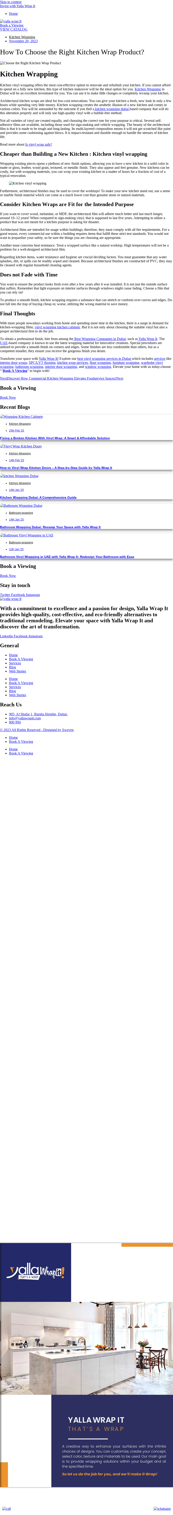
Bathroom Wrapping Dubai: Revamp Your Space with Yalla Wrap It (50, 527)
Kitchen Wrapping (22, 37)
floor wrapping (100, 363)
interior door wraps (13, 363)
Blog (12, 667)
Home (13, 655)
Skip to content (10, 2)
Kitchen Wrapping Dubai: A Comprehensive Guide (38, 497)
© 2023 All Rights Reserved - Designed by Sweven (37, 730)
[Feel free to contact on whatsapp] (162, 1509)
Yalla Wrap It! (49, 358)
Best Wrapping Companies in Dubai (99, 339)
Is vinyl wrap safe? (38, 144)
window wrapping (98, 367)
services (159, 358)
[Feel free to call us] (6, 1509)
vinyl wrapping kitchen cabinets (57, 327)
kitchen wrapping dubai (112, 109)
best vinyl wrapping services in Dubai (104, 358)
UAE (4, 343)
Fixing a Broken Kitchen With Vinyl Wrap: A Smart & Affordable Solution (55, 438)
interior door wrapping (61, 367)
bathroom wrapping (29, 367)
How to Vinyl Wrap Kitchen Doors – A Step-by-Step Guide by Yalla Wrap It (56, 467)
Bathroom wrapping (21, 512)
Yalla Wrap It (147, 339)
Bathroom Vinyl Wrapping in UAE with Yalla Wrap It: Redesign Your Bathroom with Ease (67, 556)
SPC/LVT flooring (42, 363)
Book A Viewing (21, 659)
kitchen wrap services (72, 363)
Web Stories (17, 671)
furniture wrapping (126, 363)
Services (15, 663)
